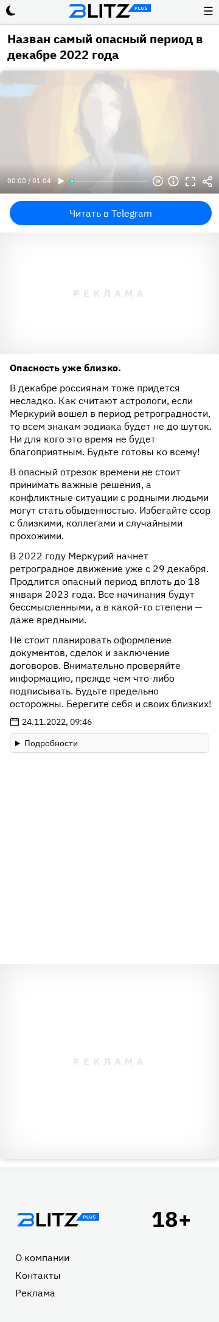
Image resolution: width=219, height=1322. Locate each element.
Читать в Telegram (110, 213)
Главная (57, 1219)
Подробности (51, 743)
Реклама (35, 1293)
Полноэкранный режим (190, 181)
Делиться (207, 181)
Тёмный (11, 11)
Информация (173, 181)
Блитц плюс (109, 11)
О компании (42, 1257)
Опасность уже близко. (65, 368)
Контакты (38, 1275)
